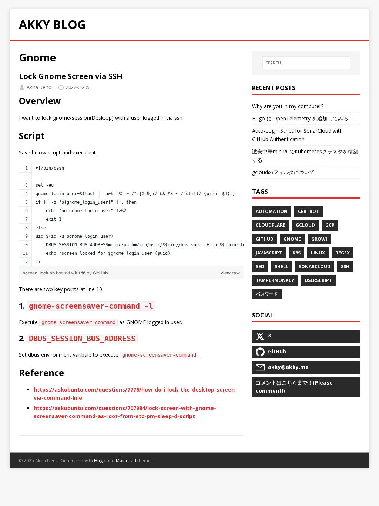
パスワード (267, 294)
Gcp (330, 225)
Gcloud (305, 225)
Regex (342, 253)
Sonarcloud (315, 266)
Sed (260, 266)
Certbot (308, 211)
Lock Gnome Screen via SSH (71, 76)
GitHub (100, 273)
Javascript (269, 253)
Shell (281, 266)
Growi (319, 239)
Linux (318, 253)
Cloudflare (270, 225)
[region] (131, 215)
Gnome (292, 239)
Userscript (318, 280)
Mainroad (126, 460)
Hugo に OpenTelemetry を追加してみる (300, 118)
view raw (230, 273)
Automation (272, 211)
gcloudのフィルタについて (283, 172)
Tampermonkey (275, 280)
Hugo (99, 460)
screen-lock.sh (39, 273)
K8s (296, 253)
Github (264, 239)
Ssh (345, 266)
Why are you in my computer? (287, 106)
